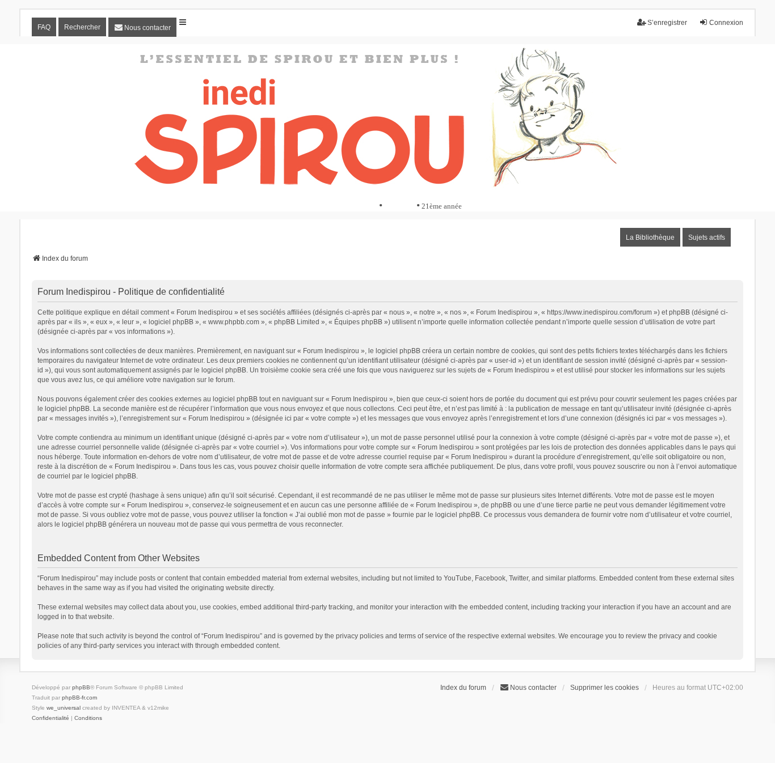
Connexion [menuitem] (726, 23)
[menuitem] (142, 27)
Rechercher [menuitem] (82, 27)
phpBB (81, 687)
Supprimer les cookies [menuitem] (604, 688)
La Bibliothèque (650, 237)
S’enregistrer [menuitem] (667, 23)
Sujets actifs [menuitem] (706, 237)
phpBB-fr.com (79, 697)
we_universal (64, 708)
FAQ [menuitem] (43, 27)
